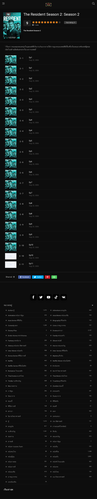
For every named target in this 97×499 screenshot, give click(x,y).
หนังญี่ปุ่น (11, 457)
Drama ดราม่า (58, 331)
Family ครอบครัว (59, 336)
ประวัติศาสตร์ (57, 421)
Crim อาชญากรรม (59, 325)
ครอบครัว (56, 391)
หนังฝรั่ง (55, 457)
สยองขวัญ (56, 436)
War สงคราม (12, 386)
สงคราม (11, 436)
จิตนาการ (11, 396)
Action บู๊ (11, 310)
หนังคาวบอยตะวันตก (15, 447)
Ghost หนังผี (57, 341)
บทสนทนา (56, 416)
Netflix (10, 361)
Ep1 (30, 57)
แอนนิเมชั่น (12, 482)
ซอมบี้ (10, 401)
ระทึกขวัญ (11, 431)
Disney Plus (12, 331)
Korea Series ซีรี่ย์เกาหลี (17, 356)
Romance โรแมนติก (15, 371)
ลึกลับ (55, 431)
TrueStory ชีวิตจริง (59, 381)
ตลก (54, 411)
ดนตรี (55, 406)
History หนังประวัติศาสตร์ (17, 346)
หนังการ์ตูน (57, 442)
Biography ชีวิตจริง (59, 320)
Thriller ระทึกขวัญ (14, 381)
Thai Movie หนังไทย (60, 376)
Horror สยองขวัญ (59, 346)
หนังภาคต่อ (12, 462)
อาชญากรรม (12, 477)
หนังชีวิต (56, 452)
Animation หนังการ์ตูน (16, 315)
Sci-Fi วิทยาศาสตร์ (59, 371)
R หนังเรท (56, 366)
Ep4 (30, 120)
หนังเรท (55, 467)
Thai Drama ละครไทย (16, 376)
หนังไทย (56, 472)
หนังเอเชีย (11, 472)
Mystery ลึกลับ (58, 356)
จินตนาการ (57, 396)
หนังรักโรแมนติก (59, 462)
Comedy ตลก (13, 325)
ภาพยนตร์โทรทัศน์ (59, 426)
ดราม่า (10, 411)
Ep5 (30, 141)
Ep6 (30, 162)
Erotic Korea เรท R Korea (17, 336)
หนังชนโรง (12, 452)
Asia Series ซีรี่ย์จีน (15, 320)
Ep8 (30, 203)
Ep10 (31, 245)
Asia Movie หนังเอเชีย (60, 315)
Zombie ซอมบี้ (58, 386)
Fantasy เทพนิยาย (14, 341)
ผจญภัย (11, 426)
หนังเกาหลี (12, 467)
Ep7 (30, 182)
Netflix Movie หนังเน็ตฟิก (62, 361)
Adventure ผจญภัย (59, 310)
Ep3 (30, 99)
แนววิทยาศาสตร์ (58, 477)
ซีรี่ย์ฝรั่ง (55, 401)
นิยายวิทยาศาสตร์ (14, 416)
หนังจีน (55, 447)
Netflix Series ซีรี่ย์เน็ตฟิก (17, 366)
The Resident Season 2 (32, 30)
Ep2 (30, 78)
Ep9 (30, 224)
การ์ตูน (10, 391)
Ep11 (31, 264)
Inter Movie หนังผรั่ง (15, 351)
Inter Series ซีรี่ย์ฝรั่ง (60, 351)
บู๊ (8, 421)
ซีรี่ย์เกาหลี (12, 406)
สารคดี (10, 442)
